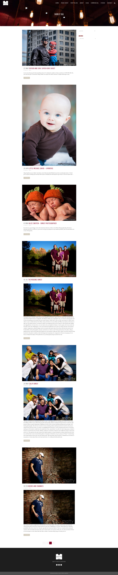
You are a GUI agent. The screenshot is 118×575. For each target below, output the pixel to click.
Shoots (26, 70)
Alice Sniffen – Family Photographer (43, 223)
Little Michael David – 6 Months (41, 168)
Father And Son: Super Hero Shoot (42, 68)
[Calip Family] (49, 363)
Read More (27, 77)
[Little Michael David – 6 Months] (49, 125)
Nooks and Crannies (36, 486)
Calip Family (33, 383)
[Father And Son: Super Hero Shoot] (49, 48)
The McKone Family (35, 279)
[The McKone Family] (49, 259)
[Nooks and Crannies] (49, 465)
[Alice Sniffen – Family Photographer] (49, 203)
